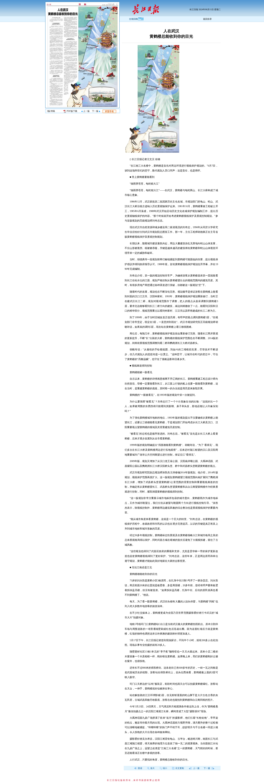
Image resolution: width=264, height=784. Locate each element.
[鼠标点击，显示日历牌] (140, 19)
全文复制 (179, 768)
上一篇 (196, 768)
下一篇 (207, 768)
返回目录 (207, 19)
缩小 (165, 768)
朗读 (140, 768)
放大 (152, 768)
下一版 (95, 111)
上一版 (86, 111)
